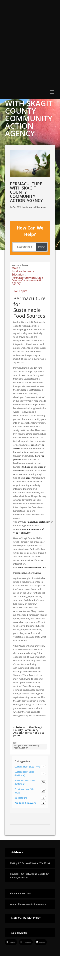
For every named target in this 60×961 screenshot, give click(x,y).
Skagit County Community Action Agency (26, 746)
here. (28, 477)
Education (40, 207)
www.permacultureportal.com (34, 521)
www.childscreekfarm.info (32, 567)
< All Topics (20, 291)
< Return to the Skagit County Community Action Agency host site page (28, 731)
